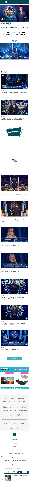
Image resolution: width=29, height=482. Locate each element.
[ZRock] (18, 428)
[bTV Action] (6, 401)
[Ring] (23, 401)
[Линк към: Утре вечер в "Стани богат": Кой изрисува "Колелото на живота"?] (14, 317)
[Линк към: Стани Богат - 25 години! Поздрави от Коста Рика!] (14, 213)
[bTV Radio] (14, 423)
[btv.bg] (6, 398)
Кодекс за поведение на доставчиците (14, 457)
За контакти (14, 450)
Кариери (14, 446)
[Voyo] (5, 410)
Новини (12, 27)
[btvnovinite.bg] (14, 407)
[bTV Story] (15, 401)
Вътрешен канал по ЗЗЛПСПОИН (14, 460)
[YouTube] (20, 471)
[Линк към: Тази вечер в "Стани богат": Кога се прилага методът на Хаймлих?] (14, 291)
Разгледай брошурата (21, 369)
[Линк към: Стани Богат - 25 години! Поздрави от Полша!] (14, 187)
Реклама (14, 443)
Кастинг (22, 27)
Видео (17, 27)
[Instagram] (14, 471)
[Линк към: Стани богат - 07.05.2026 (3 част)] (14, 343)
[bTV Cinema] (21, 398)
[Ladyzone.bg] (13, 410)
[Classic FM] (11, 428)
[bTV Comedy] (12, 398)
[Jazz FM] (23, 423)
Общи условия (14, 464)
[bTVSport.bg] (22, 410)
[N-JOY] (6, 423)
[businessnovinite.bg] (23, 407)
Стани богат (6, 23)
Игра (26, 27)
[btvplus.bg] (5, 407)
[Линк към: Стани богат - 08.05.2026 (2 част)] (14, 239)
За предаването (5, 27)
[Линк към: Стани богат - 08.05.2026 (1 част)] (14, 265)
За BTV (14, 439)
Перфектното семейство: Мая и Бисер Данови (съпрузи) (20, 476)
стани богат (9, 64)
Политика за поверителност (14, 453)
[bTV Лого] (14, 434)
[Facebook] (8, 471)
